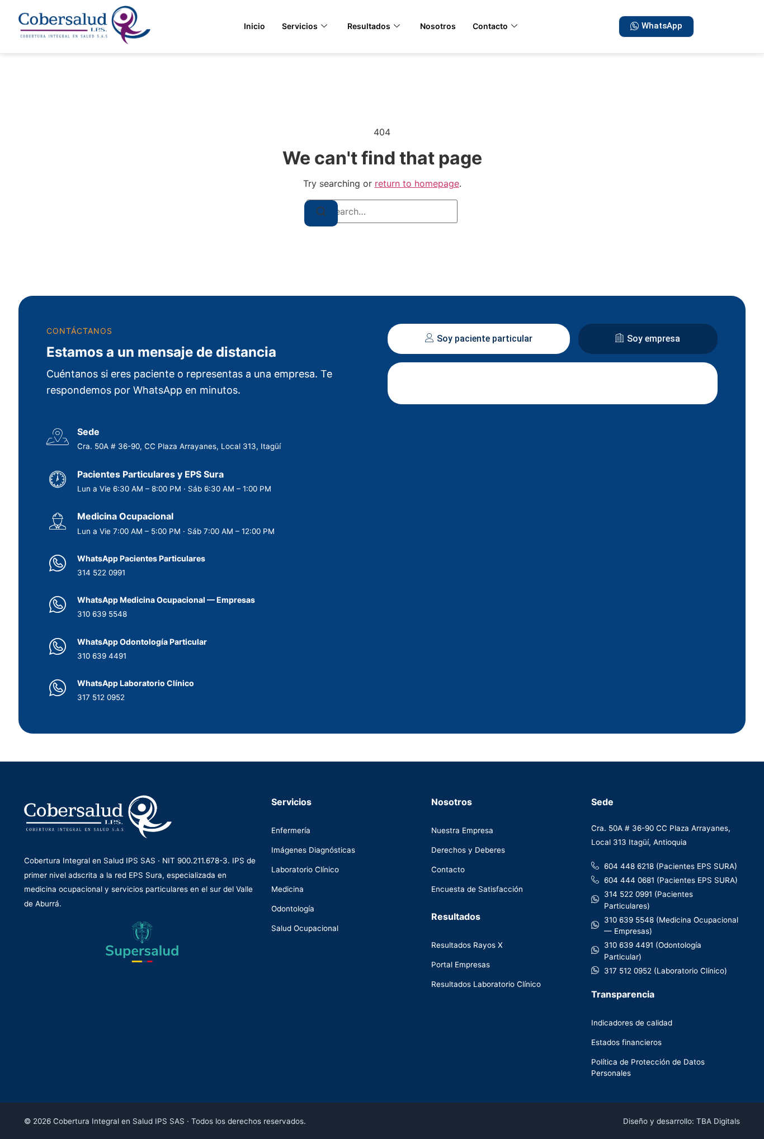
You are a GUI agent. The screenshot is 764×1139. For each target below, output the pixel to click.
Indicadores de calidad (631, 1022)
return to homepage (417, 183)
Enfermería (290, 830)
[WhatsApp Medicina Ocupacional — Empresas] (57, 604)
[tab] (479, 339)
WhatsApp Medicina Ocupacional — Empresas (166, 599)
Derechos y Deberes (468, 849)
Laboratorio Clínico (305, 869)
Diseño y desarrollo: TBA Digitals (681, 1121)
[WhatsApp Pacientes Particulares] (57, 563)
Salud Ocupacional (304, 928)
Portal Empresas (460, 964)
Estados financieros (626, 1042)
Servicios (300, 26)
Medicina (287, 889)
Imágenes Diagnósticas (313, 849)
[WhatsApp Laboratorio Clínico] (57, 687)
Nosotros (438, 26)
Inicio (254, 26)
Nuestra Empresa (462, 830)
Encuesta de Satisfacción (477, 889)
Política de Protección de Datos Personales (648, 1067)
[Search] (321, 213)
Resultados (368, 26)
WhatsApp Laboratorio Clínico (135, 683)
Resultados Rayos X (467, 944)
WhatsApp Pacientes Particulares (141, 558)
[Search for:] (382, 211)
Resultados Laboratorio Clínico (486, 984)
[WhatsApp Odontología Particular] (57, 646)
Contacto (490, 26)
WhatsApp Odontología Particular (142, 641)
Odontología (292, 908)
